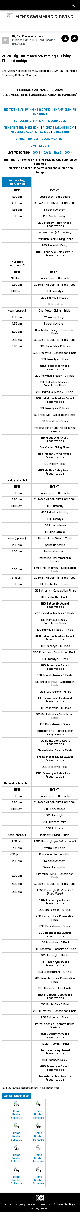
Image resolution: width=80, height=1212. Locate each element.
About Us (7, 1205)
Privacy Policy (19, 1205)
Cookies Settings (64, 1204)
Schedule (16, 1118)
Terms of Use (32, 1205)
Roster (16, 1114)
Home (16, 1111)
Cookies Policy (45, 1205)
